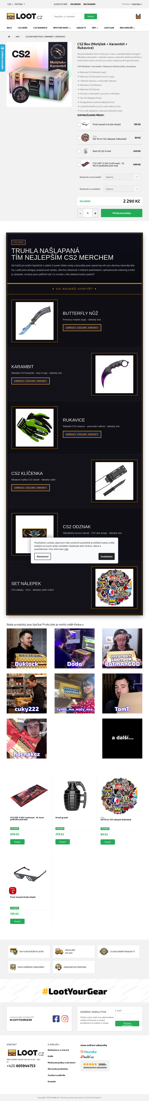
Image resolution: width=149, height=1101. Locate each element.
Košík (50, 1056)
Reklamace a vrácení (58, 1050)
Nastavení (42, 556)
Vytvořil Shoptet (93, 1097)
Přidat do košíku (122, 213)
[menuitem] (9, 27)
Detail (17, 841)
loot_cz (89, 4)
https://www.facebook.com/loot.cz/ (75, 4)
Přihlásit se (126, 1024)
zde (66, 549)
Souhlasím (106, 556)
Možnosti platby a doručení (61, 1062)
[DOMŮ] (9, 36)
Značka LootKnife (56, 1075)
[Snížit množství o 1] (80, 213)
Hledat (91, 16)
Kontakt (52, 1081)
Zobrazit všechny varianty (82, 327)
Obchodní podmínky (58, 1069)
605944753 (25, 1065)
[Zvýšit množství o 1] (95, 213)
